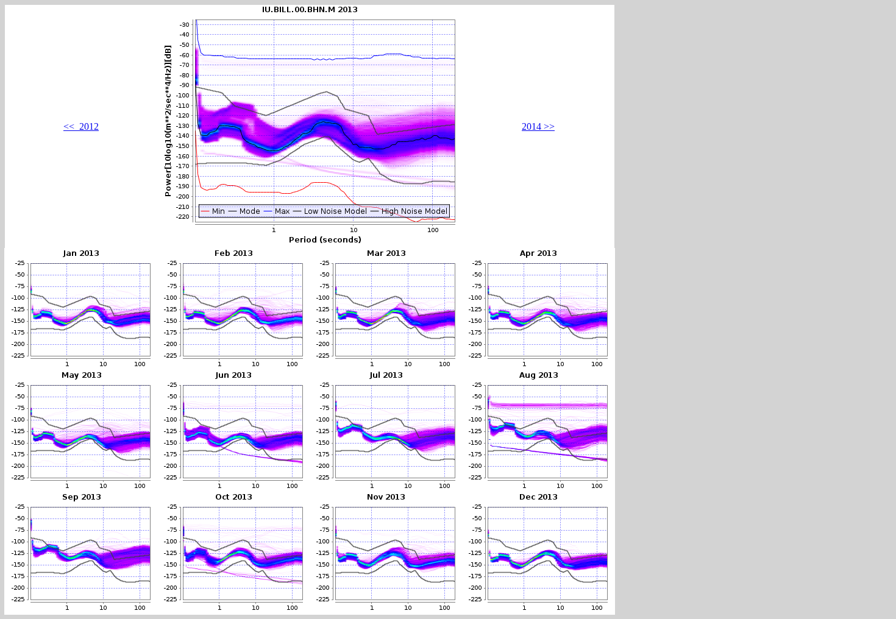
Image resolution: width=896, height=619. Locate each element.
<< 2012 (81, 126)
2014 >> (538, 126)
